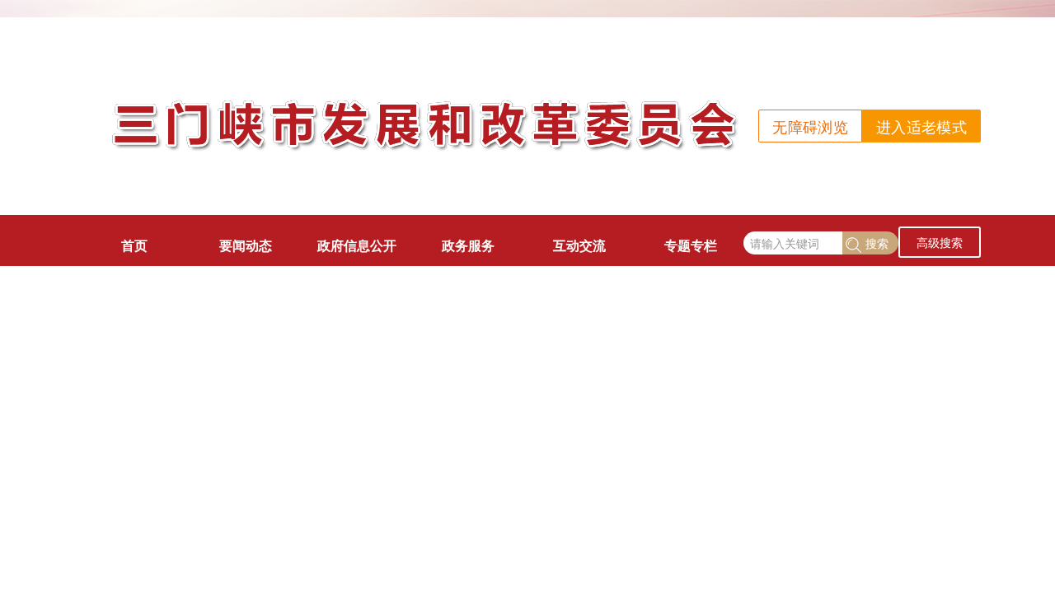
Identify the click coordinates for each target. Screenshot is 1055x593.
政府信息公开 (356, 245)
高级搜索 (940, 242)
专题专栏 (690, 245)
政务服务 (468, 245)
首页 (134, 245)
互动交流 (579, 245)
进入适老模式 (921, 126)
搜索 (877, 243)
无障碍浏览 (810, 126)
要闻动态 (245, 245)
